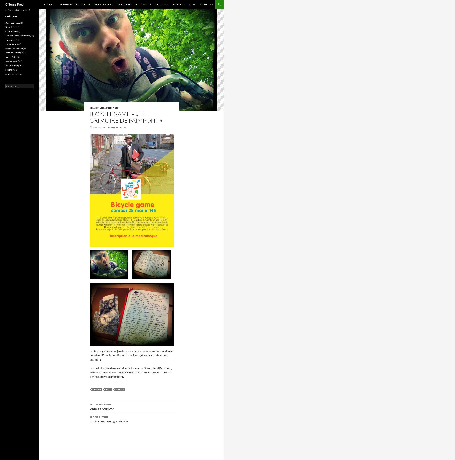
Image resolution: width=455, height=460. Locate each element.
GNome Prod (14, 4)
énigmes (97, 389)
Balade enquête (12, 22)
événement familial (14, 48)
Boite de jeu (10, 27)
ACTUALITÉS (49, 4)
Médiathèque (11, 61)
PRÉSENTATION (83, 4)
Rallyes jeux (161, 4)
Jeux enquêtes (143, 4)
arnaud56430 (118, 127)
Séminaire (10, 69)
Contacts (205, 4)
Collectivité (97, 108)
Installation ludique (14, 52)
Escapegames (124, 4)
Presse (192, 4)
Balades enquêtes (104, 4)
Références (178, 4)
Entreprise (10, 40)
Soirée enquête (12, 74)
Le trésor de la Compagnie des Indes (109, 419)
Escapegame (11, 44)
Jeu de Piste (111, 108)
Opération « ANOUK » (102, 406)
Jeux (108, 389)
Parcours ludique (13, 65)
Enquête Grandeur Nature (17, 35)
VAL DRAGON (66, 4)
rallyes (120, 389)
